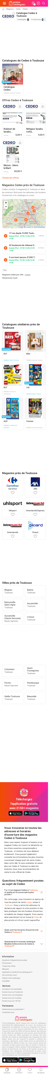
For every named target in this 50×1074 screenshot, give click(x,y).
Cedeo (18, 9)
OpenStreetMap (39, 227)
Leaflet (28, 227)
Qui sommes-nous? (9, 975)
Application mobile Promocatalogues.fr (17, 972)
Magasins (10, 9)
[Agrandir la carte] (43, 202)
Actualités (6, 981)
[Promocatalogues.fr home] (17, 3)
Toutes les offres (10, 178)
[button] (28, 213)
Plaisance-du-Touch (9, 278)
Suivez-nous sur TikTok (11, 1001)
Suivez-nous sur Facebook (12, 992)
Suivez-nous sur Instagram (12, 995)
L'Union (27, 275)
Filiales (25, 9)
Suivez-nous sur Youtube (11, 998)
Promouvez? (7, 963)
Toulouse (33, 890)
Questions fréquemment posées (14, 960)
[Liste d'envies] (38, 3)
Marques (5, 969)
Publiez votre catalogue (11, 978)
